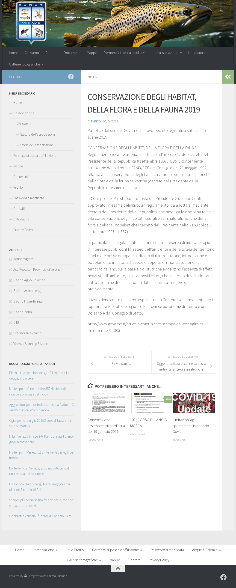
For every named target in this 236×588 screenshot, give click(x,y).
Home (13, 52)
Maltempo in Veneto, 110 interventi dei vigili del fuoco (41, 455)
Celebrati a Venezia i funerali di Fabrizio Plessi (40, 516)
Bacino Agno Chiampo (29, 280)
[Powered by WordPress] (25, 575)
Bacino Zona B (24, 312)
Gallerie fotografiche (24, 64)
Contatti (51, 52)
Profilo (18, 187)
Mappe (92, 52)
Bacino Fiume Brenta (28, 301)
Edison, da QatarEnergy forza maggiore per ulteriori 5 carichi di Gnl (39, 487)
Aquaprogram (23, 259)
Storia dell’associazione (36, 145)
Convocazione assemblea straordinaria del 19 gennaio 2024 (106, 425)
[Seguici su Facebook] (71, 76)
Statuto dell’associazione (37, 134)
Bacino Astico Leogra (28, 290)
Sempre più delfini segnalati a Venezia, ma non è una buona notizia (41, 503)
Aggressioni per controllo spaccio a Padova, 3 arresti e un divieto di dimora (41, 407)
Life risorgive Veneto (27, 333)
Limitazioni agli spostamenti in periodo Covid (191, 425)
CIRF (16, 322)
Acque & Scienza (204, 549)
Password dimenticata (28, 198)
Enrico (96, 121)
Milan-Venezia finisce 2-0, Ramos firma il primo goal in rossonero (41, 439)
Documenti (72, 52)
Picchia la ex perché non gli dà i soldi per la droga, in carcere (39, 375)
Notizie (94, 76)
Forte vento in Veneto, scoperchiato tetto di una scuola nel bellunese (39, 471)
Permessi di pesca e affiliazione (127, 52)
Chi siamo (32, 52)
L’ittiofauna (196, 52)
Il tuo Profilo (75, 549)
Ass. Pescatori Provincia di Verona (37, 269)
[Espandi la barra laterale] (228, 77)
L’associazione (167, 52)
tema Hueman (58, 576)
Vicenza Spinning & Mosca (31, 344)
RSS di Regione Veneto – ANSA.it (32, 364)
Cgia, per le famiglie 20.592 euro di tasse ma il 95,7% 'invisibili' (40, 423)
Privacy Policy (23, 230)
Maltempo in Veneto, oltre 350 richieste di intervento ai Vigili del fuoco (37, 391)
